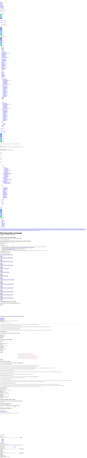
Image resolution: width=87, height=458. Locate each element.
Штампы (3, 85)
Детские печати (5, 180)
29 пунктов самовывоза (9, 248)
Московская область (37, 230)
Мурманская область (76, 228)
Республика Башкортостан (3, 230)
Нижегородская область (82, 228)
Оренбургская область (17, 230)
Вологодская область (51, 228)
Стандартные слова (5, 95)
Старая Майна (3, 76)
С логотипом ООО (6, 171)
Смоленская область (12, 229)
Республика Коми (61, 229)
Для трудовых (4, 89)
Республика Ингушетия (28, 229)
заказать (1, 359)
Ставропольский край (56, 228)
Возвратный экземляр (5, 87)
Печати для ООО (4, 52)
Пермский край (8, 230)
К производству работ (5, 90)
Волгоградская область (46, 228)
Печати (2, 47)
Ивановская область (12, 228)
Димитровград (3, 72)
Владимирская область (40, 228)
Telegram (26, 247)
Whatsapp (3, 35)
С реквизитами (3, 66)
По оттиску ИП (6, 169)
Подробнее (1, 256)
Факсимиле (3, 48)
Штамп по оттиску (4, 68)
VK (2, 28)
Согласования (3, 67)
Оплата (2, 49)
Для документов (3, 60)
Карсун (2, 73)
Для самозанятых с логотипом (7, 179)
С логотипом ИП (6, 168)
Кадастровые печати (4, 54)
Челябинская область (27, 230)
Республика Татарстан (32, 230)
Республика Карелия (56, 229)
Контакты (3, 50)
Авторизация (4, 131)
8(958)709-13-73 (33, 247)
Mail (2, 140)
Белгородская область (31, 228)
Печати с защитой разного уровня (7, 173)
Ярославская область (17, 229)
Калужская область (2, 228)
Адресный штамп (5, 86)
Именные (3, 62)
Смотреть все (2, 283)
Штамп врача (5, 175)
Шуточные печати (5, 182)
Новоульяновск (3, 75)
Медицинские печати (4, 53)
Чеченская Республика (76, 229)
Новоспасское (3, 74)
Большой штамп (6, 176)
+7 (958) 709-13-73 (2, 128)
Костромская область (71, 228)
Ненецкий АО (85, 229)
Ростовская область (21, 228)
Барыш (2, 71)
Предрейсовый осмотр (4, 65)
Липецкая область (17, 228)
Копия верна (4, 192)
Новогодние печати (4, 56)
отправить (14, 406)
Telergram (3, 138)
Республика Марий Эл (65, 229)
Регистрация (1, 131)
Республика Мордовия (70, 229)
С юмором (4, 195)
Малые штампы (3, 64)
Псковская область (81, 229)
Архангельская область (61, 228)
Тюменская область (22, 230)
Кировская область (67, 228)
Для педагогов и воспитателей (6, 84)
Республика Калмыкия (41, 229)
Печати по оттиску (5, 81)
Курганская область (12, 230)
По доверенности (5, 92)
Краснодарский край (26, 228)
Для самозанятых (4, 55)
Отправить (21, 437)
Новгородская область (2, 229)
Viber (2, 30)
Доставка (3, 98)
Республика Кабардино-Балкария (35, 229)
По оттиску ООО (6, 172)
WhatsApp (22, 247)
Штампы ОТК (3, 69)
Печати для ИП (3, 51)
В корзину (2, 402)
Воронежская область (7, 228)
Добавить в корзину (3, 321)
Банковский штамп (4, 59)
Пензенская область (8, 229)
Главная (1, 239)
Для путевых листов (4, 61)
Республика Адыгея (51, 229)
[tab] (43, 364)
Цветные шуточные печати (7, 183)
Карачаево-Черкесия (46, 229)
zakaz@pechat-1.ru (2, 20)
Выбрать (1, 260)
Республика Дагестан (22, 229)
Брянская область (36, 228)
